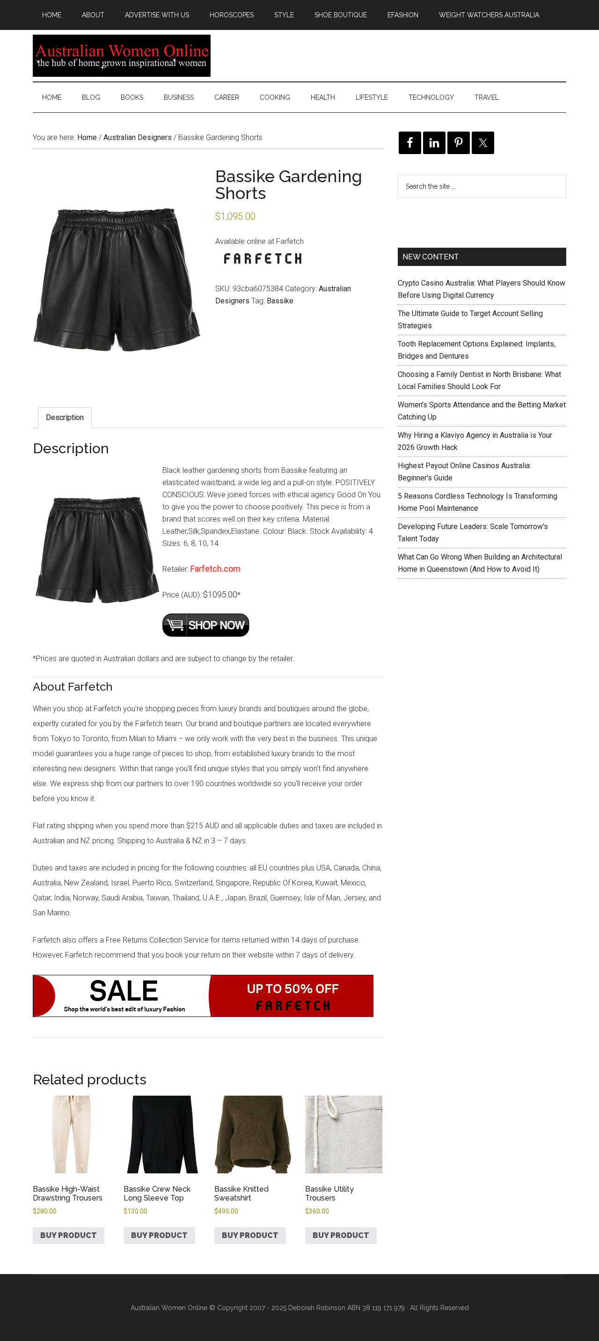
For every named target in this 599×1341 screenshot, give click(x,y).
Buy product (68, 1235)
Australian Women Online (122, 56)
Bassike (280, 300)
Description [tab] (65, 417)
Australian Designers (137, 137)
